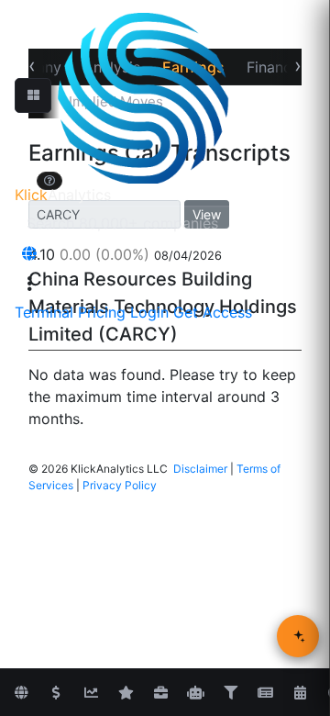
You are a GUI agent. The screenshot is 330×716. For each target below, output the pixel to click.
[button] (33, 95)
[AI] (195, 693)
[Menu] (29, 283)
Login (149, 312)
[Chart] (90, 693)
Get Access (212, 312)
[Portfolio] (160, 693)
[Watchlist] (125, 693)
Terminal (44, 312)
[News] (265, 693)
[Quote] (55, 693)
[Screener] (230, 693)
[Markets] (21, 693)
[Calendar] (299, 693)
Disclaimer (200, 468)
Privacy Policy (119, 485)
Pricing (102, 312)
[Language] (29, 253)
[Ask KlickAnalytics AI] (298, 636)
